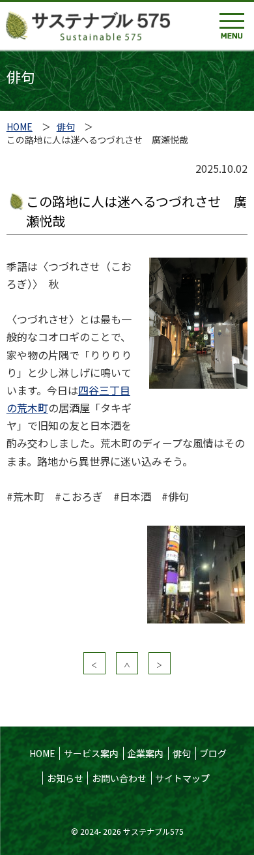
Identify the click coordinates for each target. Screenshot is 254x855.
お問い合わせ (119, 778)
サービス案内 (91, 753)
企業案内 (145, 753)
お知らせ (65, 778)
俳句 (66, 126)
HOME (20, 126)
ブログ (213, 753)
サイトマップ (182, 778)
